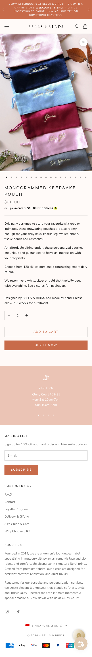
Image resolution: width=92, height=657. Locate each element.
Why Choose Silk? (17, 531)
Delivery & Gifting (16, 516)
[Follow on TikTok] (18, 611)
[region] (46, 391)
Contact (9, 502)
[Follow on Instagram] (6, 611)
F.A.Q (8, 494)
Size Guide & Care (16, 524)
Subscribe (21, 470)
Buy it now (46, 345)
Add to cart (46, 332)
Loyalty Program (16, 509)
